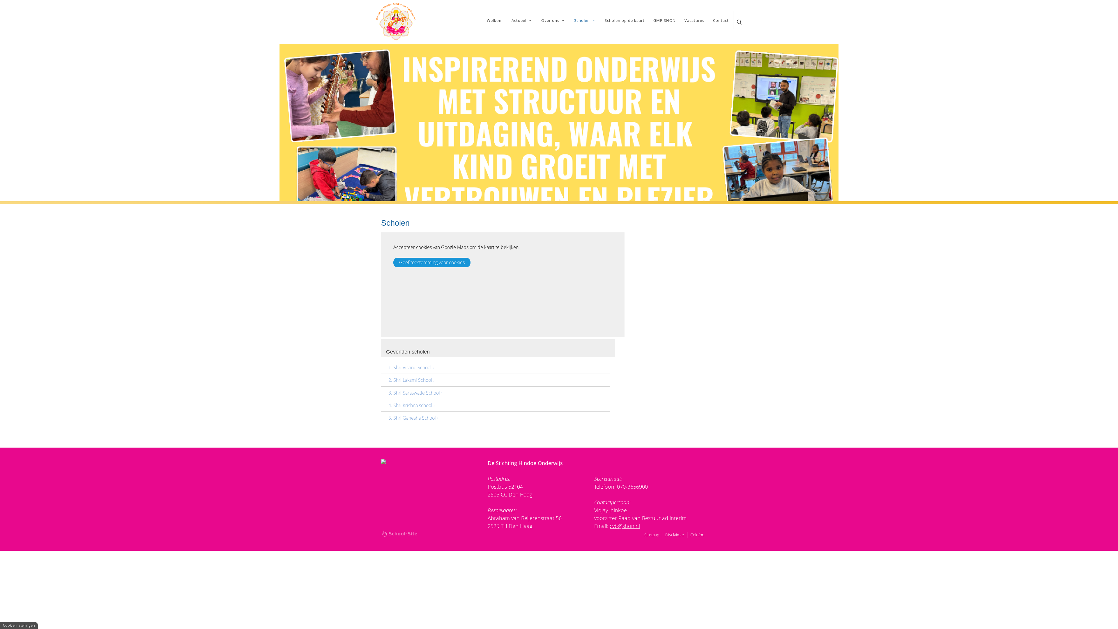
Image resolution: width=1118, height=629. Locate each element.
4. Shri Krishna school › (411, 405)
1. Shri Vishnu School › (411, 367)
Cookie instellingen (19, 625)
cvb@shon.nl (625, 525)
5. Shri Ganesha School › (413, 418)
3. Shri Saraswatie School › (415, 393)
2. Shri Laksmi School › (411, 380)
